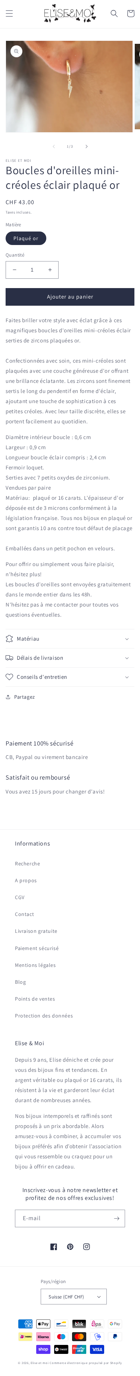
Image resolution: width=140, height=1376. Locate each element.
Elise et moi (40, 1363)
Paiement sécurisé (37, 948)
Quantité (15, 255)
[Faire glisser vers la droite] (86, 146)
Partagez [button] (24, 696)
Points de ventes (35, 998)
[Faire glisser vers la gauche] (54, 146)
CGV (20, 897)
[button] (9, 13)
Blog (20, 982)
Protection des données (44, 1015)
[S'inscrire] (116, 1218)
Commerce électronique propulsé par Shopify (86, 1363)
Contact (24, 914)
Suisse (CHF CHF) (66, 1297)
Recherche (27, 863)
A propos (26, 880)
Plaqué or (25, 238)
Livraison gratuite (36, 931)
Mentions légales (35, 965)
